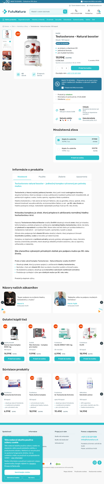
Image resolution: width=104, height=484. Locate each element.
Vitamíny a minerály (38, 20)
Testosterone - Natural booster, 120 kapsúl (44, 26)
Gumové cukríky (78, 20)
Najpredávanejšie (24, 20)
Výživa (88, 20)
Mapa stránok (68, 471)
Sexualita (58, 20)
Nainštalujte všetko (22, 472)
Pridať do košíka (85, 68)
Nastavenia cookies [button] (95, 471)
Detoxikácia (67, 20)
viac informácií (16, 458)
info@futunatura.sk (95, 5)
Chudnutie (50, 20)
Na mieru (31, 478)
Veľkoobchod (59, 443)
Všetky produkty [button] (10, 20)
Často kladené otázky (78, 5)
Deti (93, 20)
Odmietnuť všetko (13, 478)
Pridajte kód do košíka (92, 1)
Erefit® (58, 33)
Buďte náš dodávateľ (61, 440)
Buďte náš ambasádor (62, 436)
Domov (6, 26)
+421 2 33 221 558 (74, 73)
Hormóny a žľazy (22, 26)
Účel (13, 26)
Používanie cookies (80, 471)
